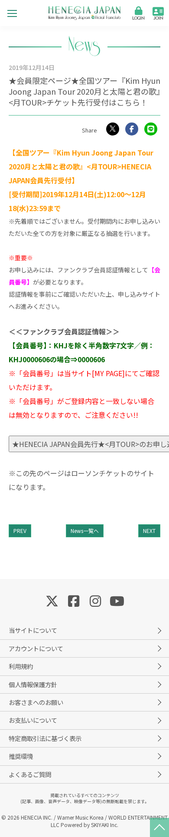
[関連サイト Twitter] (52, 600)
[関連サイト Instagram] (95, 600)
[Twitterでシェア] (112, 129)
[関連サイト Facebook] (73, 600)
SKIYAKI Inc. (104, 824)
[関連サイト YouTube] (117, 600)
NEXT (149, 530)
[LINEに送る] (150, 129)
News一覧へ (85, 530)
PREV (19, 530)
